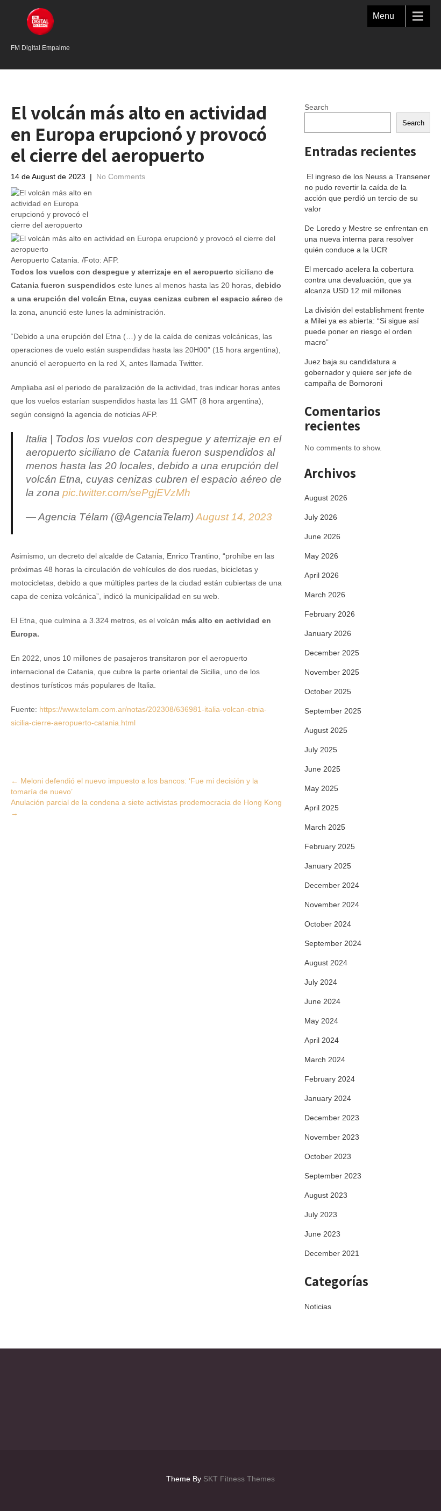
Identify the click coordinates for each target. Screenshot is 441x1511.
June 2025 (322, 769)
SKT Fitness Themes (239, 1478)
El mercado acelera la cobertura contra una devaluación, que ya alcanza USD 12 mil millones (359, 280)
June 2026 (322, 536)
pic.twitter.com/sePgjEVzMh (126, 492)
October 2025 (327, 691)
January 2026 (327, 633)
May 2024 (321, 1020)
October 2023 (327, 1156)
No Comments (120, 176)
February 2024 (329, 1079)
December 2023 (331, 1117)
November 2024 (331, 904)
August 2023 (325, 1195)
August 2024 (325, 962)
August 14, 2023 (234, 517)
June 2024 (322, 1001)
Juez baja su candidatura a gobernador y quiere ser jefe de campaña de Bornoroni (358, 372)
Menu (383, 15)
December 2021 (331, 1253)
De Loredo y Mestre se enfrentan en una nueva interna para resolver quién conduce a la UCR (366, 239)
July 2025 (320, 749)
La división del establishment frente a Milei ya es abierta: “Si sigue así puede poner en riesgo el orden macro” (364, 326)
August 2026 (325, 497)
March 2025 (324, 827)
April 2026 (321, 575)
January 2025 (327, 866)
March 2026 (324, 594)
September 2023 (332, 1175)
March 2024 (324, 1059)
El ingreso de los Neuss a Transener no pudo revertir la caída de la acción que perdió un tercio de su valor (367, 192)
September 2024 (332, 943)
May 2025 (321, 788)
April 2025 (321, 807)
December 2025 (331, 652)
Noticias (317, 1306)
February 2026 (329, 614)
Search (316, 107)
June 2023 (322, 1234)
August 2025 (325, 730)
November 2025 (331, 672)
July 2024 (320, 982)
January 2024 (327, 1098)
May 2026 (321, 556)
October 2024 (327, 924)
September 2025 (332, 711)
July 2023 (320, 1214)
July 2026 (320, 517)
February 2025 (329, 846)
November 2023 (331, 1137)
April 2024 (321, 1040)
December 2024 (331, 885)
